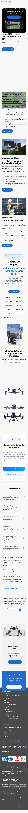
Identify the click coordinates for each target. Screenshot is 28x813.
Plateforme (6, 693)
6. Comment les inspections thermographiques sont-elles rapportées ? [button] (11, 548)
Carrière (8, 715)
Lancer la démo (14, 468)
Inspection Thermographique (13, 695)
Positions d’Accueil (13, 717)
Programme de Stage (13, 718)
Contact (6, 736)
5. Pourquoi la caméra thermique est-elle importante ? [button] (9, 538)
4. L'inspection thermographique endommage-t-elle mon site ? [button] (11, 527)
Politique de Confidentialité (10, 729)
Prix (5, 734)
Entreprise (6, 709)
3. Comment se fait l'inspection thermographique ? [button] (8, 517)
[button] (26, 2)
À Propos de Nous (10, 711)
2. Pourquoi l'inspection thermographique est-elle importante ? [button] (10, 507)
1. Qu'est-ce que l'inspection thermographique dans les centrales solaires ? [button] (11, 497)
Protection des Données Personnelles (12, 727)
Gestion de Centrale (11, 698)
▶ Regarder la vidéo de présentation (14, 474)
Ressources (6, 702)
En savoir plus (14, 291)
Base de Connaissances (11, 704)
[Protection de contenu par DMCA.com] (14, 751)
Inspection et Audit (10, 697)
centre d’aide (17, 362)
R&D (7, 713)
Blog (7, 706)
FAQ (5, 732)
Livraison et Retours (9, 730)
